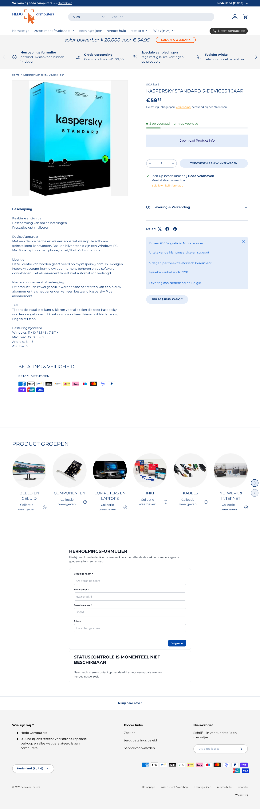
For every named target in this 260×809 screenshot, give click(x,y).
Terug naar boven (130, 703)
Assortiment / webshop (52, 31)
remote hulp (116, 31)
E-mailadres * (82, 589)
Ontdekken (65, 3)
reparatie (137, 31)
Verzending (183, 107)
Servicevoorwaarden (139, 748)
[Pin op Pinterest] (175, 229)
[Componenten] (70, 470)
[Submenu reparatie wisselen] (147, 30)
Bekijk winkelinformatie (167, 185)
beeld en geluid (29, 496)
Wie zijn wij (161, 31)
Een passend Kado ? (167, 299)
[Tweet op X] (159, 229)
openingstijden (90, 31)
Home (15, 74)
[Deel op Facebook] (167, 229)
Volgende (177, 643)
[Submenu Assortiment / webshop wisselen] (72, 30)
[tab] (22, 209)
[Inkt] (150, 470)
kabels (190, 493)
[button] (245, 17)
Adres (77, 621)
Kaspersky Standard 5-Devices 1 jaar (43, 74)
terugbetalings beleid (140, 740)
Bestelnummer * (83, 605)
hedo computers (30, 787)
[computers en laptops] (110, 470)
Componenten (69, 493)
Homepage (21, 31)
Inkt (150, 493)
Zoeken (130, 733)
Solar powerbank (175, 39)
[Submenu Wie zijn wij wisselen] (173, 30)
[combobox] (141, 17)
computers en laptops (109, 496)
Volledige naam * (83, 573)
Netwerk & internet (230, 496)
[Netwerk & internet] (231, 470)
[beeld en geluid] (29, 470)
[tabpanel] (70, 282)
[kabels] (190, 470)
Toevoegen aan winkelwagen (213, 163)
